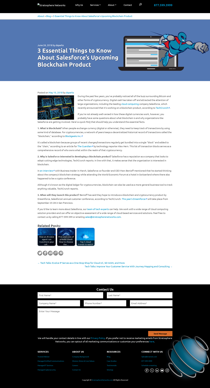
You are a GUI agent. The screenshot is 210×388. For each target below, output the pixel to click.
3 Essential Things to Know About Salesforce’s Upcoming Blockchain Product (92, 16)
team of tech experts (98, 209)
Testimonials (112, 365)
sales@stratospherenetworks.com (103, 216)
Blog (48, 16)
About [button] (111, 4)
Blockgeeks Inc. (73, 136)
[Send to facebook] (45, 253)
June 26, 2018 (45, 45)
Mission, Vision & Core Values (83, 361)
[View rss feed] (60, 253)
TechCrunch (162, 107)
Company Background (80, 356)
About (41, 16)
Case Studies (112, 361)
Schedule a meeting (149, 365)
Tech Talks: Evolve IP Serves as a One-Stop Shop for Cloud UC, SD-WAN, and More (81, 262)
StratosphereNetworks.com (102, 380)
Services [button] (94, 4)
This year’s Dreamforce (133, 198)
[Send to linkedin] (50, 253)
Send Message (160, 333)
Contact (128, 4)
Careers (75, 365)
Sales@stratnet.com (149, 356)
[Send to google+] (55, 253)
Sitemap (110, 370)
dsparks (60, 45)
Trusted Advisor (43, 356)
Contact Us (76, 370)
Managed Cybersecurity (47, 370)
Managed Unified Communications (51, 361)
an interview (46, 170)
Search (140, 5)
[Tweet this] (40, 253)
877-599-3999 (146, 361)
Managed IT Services (45, 365)
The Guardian (85, 146)
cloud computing (130, 103)
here (151, 341)
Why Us (79, 4)
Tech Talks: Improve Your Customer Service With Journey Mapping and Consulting (128, 266)
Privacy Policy (98, 338)
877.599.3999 (163, 5)
